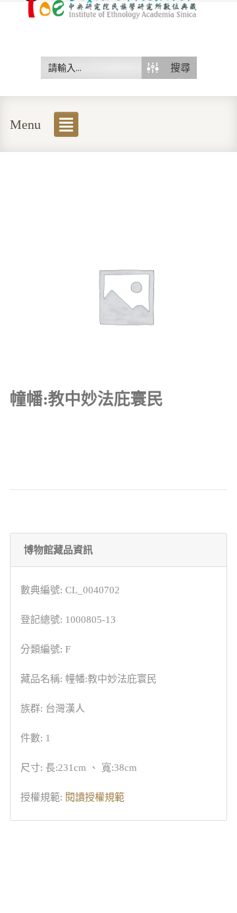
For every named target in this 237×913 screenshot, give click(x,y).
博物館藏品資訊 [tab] (58, 550)
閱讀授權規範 (94, 797)
